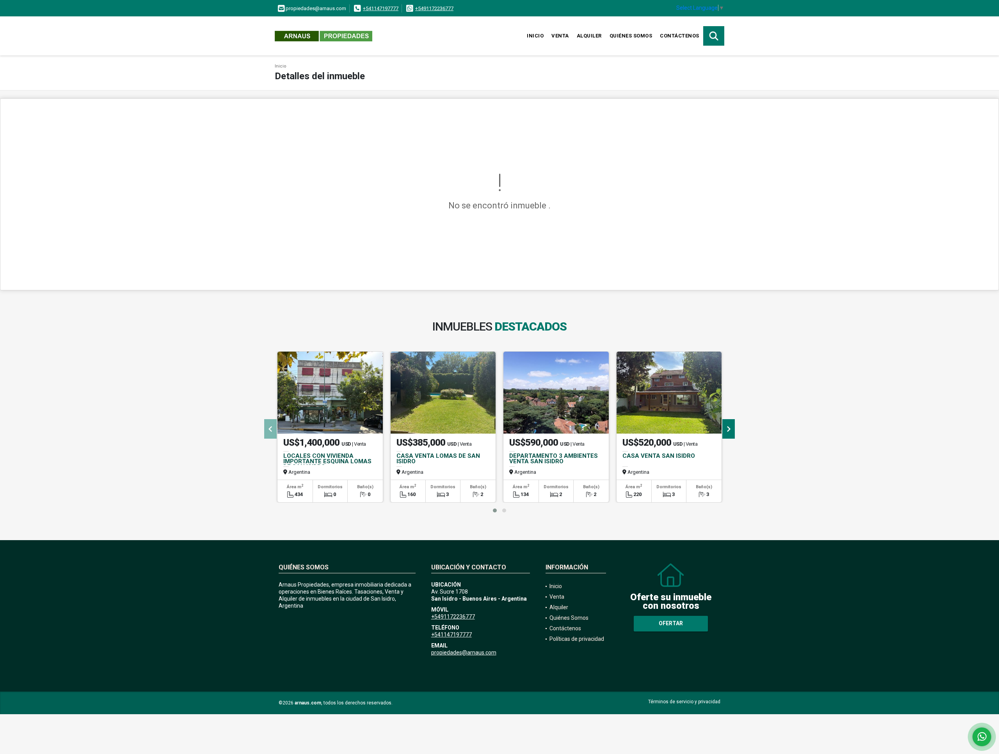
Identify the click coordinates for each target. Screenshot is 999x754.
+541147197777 (380, 8)
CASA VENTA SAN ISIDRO (658, 455)
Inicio (535, 36)
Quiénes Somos (631, 36)
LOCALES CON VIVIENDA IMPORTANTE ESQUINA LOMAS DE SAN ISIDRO (327, 461)
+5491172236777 (434, 8)
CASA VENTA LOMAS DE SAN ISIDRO (438, 458)
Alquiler (589, 36)
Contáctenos (679, 36)
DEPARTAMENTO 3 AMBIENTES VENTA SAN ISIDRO (553, 458)
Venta (560, 36)
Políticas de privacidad (576, 639)
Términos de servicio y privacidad (684, 701)
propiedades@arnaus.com (463, 652)
